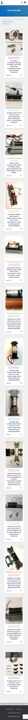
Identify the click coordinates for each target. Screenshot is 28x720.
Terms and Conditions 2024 (14, 712)
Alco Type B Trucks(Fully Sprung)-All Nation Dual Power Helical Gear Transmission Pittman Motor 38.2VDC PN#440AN (14, 66)
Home (3, 19)
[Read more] (21, 434)
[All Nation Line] (3, 2)
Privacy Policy (10, 709)
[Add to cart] (21, 75)
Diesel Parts (16, 110)
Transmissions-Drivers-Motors (11, 19)
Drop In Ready (16, 58)
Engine (10, 110)
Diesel (16, 160)
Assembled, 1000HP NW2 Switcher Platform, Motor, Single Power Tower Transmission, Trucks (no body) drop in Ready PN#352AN (14, 220)
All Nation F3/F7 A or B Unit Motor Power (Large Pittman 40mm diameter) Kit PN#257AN (14, 684)
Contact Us (19, 709)
